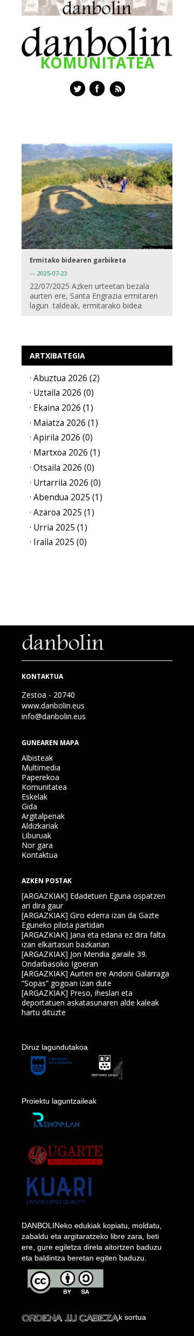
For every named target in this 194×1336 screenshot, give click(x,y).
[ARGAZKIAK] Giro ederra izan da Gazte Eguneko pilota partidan (90, 920)
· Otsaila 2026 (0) (62, 467)
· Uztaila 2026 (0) (62, 392)
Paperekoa (40, 777)
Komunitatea (44, 787)
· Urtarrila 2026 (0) (65, 482)
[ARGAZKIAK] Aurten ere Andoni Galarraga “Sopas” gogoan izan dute (95, 978)
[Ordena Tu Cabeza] (70, 1317)
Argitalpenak (43, 816)
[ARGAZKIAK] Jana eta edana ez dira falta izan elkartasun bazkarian (93, 939)
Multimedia (41, 767)
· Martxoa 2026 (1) (65, 452)
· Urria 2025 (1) (58, 527)
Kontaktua (40, 855)
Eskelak (34, 796)
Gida (29, 806)
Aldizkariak (40, 826)
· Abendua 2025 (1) (66, 497)
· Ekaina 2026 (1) (61, 408)
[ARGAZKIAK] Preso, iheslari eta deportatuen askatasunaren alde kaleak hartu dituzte (90, 1002)
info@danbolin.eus (54, 716)
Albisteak (37, 758)
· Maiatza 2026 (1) (64, 423)
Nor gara (37, 845)
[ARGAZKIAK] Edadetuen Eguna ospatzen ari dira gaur (93, 901)
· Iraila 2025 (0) (58, 542)
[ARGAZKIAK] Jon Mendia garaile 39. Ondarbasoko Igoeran (84, 959)
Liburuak (36, 835)
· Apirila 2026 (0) (61, 437)
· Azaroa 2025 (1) (62, 512)
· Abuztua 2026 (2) (65, 378)
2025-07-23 (52, 273)
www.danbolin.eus (53, 705)
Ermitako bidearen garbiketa (78, 260)
